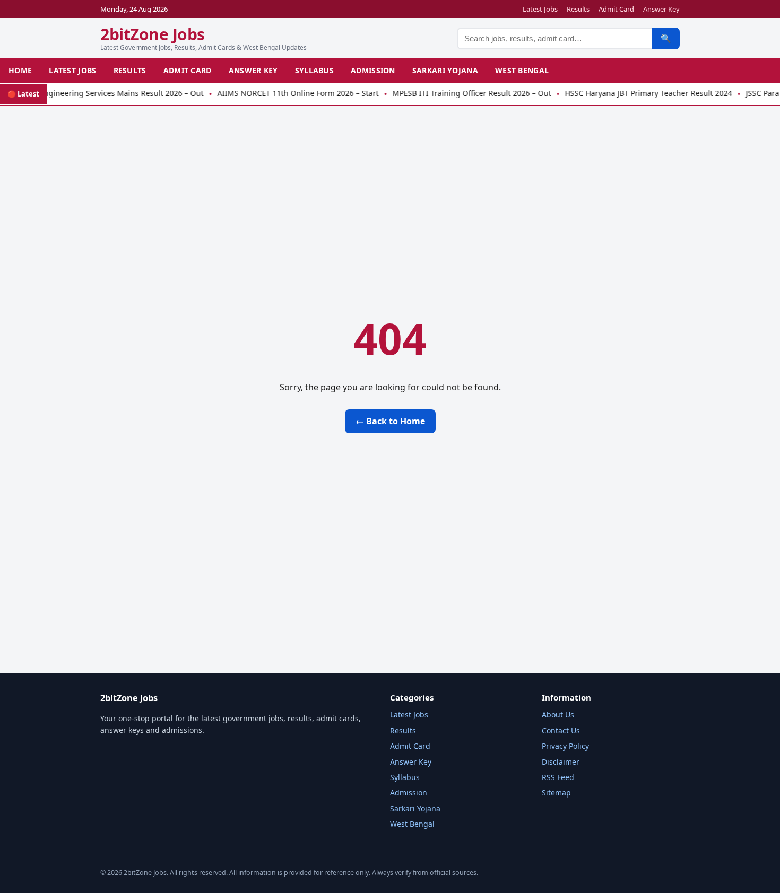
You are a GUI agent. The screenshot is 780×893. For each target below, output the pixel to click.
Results (578, 9)
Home (20, 70)
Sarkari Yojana (445, 70)
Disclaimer (560, 762)
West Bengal (522, 70)
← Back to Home (390, 421)
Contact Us (561, 730)
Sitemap (556, 792)
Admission (373, 70)
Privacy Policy (565, 746)
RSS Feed (558, 777)
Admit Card (616, 9)
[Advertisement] (390, 190)
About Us (558, 715)
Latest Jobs (540, 9)
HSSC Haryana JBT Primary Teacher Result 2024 (639, 93)
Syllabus (314, 70)
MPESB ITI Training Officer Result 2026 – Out (462, 93)
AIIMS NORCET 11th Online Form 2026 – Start (288, 93)
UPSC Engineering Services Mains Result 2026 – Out (102, 93)
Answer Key (661, 9)
